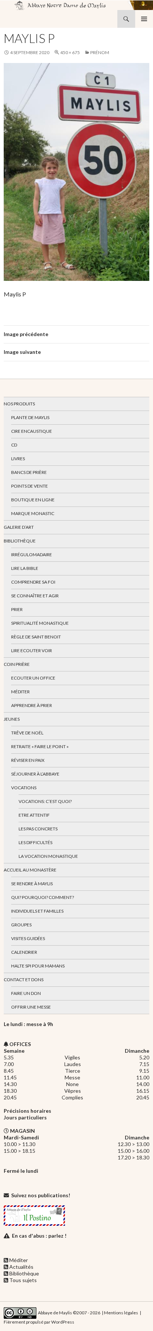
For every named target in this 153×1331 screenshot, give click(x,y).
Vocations (23, 787)
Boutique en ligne (33, 499)
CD (14, 445)
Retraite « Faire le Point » (40, 746)
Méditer (20, 691)
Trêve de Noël (27, 733)
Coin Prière (17, 664)
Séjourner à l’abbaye (35, 774)
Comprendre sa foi (33, 582)
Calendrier (24, 952)
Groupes (21, 924)
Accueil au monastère (30, 870)
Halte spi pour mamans (38, 966)
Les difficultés (35, 842)
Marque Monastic (32, 513)
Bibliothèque (20, 541)
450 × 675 (70, 52)
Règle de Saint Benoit (36, 637)
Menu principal (144, 19)
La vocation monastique (48, 856)
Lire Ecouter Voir (31, 650)
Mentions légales (121, 1312)
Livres (18, 458)
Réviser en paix (28, 760)
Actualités (21, 1267)
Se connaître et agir (35, 595)
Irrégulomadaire (31, 554)
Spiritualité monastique (40, 623)
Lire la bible (24, 568)
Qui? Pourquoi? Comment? (42, 897)
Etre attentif (34, 815)
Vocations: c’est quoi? (45, 801)
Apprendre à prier (31, 705)
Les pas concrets (38, 829)
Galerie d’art (19, 527)
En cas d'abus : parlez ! (39, 1235)
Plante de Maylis (30, 417)
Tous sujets (23, 1280)
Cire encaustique (31, 431)
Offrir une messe (31, 1007)
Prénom (99, 52)
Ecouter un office (33, 678)
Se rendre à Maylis (32, 883)
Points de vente (29, 486)
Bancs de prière (29, 472)
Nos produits (19, 403)
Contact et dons (23, 979)
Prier (17, 609)
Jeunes (12, 719)
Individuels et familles (37, 911)
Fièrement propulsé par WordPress (39, 1322)
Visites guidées (28, 938)
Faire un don (26, 993)
